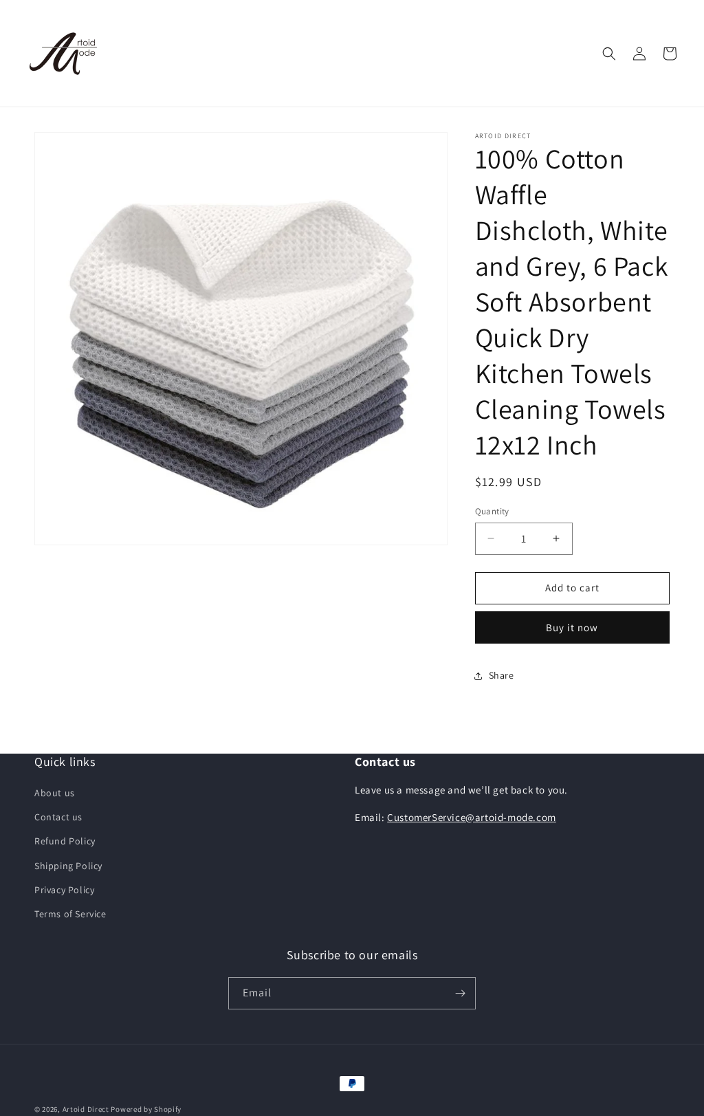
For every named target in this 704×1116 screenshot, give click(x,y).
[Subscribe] (460, 993)
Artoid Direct (86, 1109)
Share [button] (501, 675)
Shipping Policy (68, 866)
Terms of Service (70, 914)
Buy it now (572, 627)
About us (54, 793)
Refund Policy (65, 841)
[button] (609, 54)
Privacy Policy (64, 890)
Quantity (492, 511)
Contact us (58, 817)
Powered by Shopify (146, 1109)
